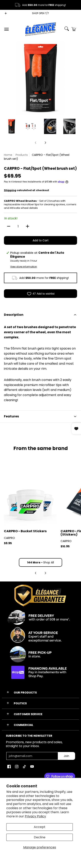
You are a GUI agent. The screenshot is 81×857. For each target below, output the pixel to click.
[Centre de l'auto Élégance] (40, 29)
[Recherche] (66, 29)
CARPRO (9, 538)
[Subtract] (8, 226)
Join (66, 756)
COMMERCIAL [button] (23, 725)
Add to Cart (41, 240)
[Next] (74, 78)
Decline (39, 837)
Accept (39, 827)
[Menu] (6, 29)
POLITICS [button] (20, 703)
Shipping (10, 190)
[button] (73, 29)
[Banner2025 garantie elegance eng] (40, 632)
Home (8, 155)
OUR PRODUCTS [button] (25, 692)
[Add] (27, 226)
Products (22, 155)
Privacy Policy (35, 816)
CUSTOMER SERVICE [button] (28, 714)
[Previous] (6, 78)
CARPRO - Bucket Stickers (25, 531)
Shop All (40, 562)
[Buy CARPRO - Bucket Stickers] (30, 499)
